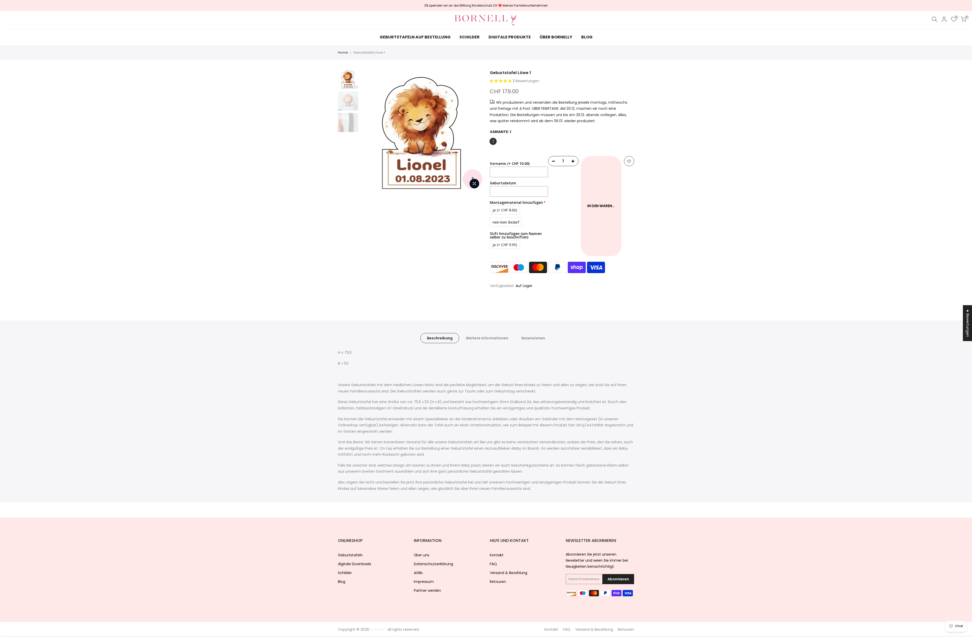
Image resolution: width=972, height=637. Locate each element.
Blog (341, 581)
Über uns (421, 555)
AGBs (418, 572)
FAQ (493, 563)
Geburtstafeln (350, 555)
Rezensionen (533, 338)
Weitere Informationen (487, 338)
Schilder (345, 572)
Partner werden (427, 590)
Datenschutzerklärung (433, 563)
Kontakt (496, 555)
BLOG (587, 37)
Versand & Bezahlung (508, 572)
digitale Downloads (354, 563)
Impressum (424, 581)
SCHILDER (469, 37)
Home (343, 52)
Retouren (498, 581)
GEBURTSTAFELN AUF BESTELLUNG (415, 37)
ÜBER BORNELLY (556, 37)
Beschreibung (440, 338)
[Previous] (369, 130)
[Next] (473, 130)
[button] (501, 80)
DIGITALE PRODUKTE (510, 37)
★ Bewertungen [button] (967, 323)
